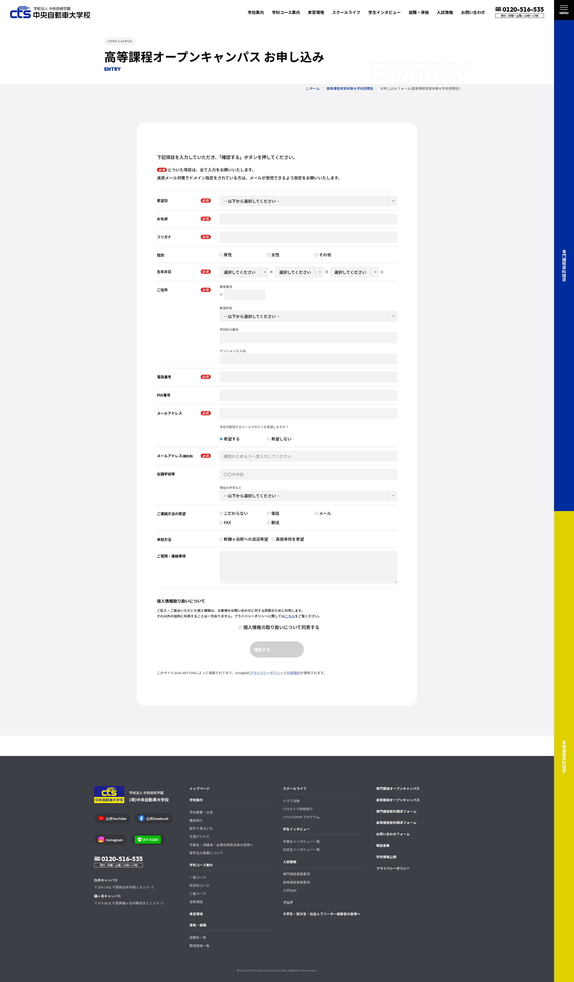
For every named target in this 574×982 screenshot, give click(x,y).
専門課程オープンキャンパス (398, 788)
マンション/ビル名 (233, 351)
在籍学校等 (166, 474)
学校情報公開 (386, 856)
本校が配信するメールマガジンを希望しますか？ (254, 427)
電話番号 (164, 377)
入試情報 (289, 861)
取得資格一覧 (199, 945)
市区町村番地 (229, 330)
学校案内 (196, 799)
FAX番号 (163, 395)
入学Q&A (290, 890)
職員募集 (383, 845)
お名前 (162, 218)
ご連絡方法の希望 (171, 513)
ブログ (288, 902)
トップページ (199, 788)
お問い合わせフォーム (393, 834)
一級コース (197, 877)
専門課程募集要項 (296, 873)
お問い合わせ (473, 12)
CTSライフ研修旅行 (298, 808)
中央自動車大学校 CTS (50, 12)
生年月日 (164, 271)
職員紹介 (196, 820)
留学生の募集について (206, 852)
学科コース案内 (201, 864)
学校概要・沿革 (201, 812)
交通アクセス (199, 836)
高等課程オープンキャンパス (398, 799)
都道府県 (226, 308)
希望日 (162, 200)
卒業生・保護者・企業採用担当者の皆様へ (221, 844)
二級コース (197, 893)
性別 (160, 255)
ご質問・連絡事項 (171, 556)
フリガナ (164, 237)
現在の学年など (231, 488)
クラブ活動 (291, 800)
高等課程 (196, 901)
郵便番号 (226, 287)
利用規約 (293, 672)
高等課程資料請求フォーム (396, 822)
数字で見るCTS (201, 828)
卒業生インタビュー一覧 (301, 841)
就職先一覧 (197, 937)
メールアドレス (169, 413)
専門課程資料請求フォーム (396, 811)
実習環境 (316, 12)
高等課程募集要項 (296, 882)
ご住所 (162, 289)
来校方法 (164, 539)
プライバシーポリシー (266, 672)
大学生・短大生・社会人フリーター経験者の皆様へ (321, 913)
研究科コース (199, 885)
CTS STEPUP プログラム (301, 816)
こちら (290, 616)
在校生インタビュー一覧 (301, 849)
